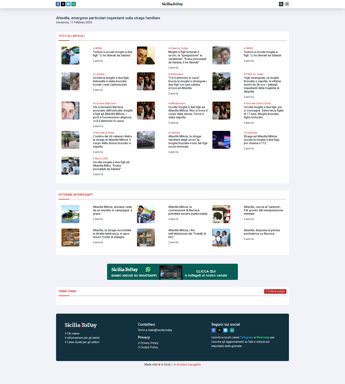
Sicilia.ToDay (172, 4)
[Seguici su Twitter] (63, 4)
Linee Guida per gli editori (82, 342)
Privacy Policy (149, 343)
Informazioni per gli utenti (82, 337)
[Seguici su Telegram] (68, 4)
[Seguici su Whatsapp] (73, 4)
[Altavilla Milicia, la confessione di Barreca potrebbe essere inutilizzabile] (172, 215)
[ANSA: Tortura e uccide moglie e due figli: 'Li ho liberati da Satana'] (97, 56)
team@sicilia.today (160, 330)
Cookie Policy (149, 347)
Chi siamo (73, 333)
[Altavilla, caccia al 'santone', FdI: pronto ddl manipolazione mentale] (248, 215)
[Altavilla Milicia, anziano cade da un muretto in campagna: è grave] (97, 215)
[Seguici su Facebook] (58, 4)
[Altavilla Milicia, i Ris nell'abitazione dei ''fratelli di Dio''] (172, 239)
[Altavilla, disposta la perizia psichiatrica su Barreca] (248, 239)
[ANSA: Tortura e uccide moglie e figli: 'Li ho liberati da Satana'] (248, 56)
